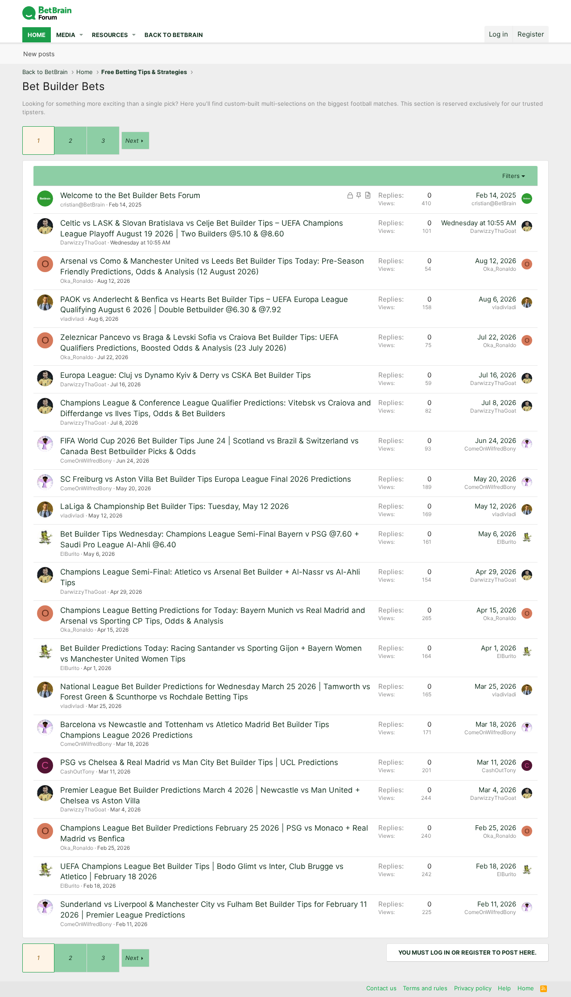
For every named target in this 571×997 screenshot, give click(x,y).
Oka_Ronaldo (76, 280)
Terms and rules (425, 988)
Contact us (381, 988)
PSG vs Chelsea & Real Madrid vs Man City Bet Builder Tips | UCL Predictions (199, 762)
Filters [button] (511, 175)
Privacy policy (473, 988)
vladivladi (72, 318)
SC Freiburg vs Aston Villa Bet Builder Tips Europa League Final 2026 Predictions (205, 479)
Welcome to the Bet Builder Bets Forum (130, 195)
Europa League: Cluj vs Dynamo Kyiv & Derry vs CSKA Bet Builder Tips (185, 375)
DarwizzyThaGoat (83, 242)
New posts (38, 54)
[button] (81, 34)
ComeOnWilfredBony (86, 460)
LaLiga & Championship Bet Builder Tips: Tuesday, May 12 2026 (174, 506)
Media (65, 34)
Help (504, 988)
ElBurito (69, 553)
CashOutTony (77, 771)
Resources (110, 34)
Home (37, 34)
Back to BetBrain (174, 34)
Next (132, 140)
